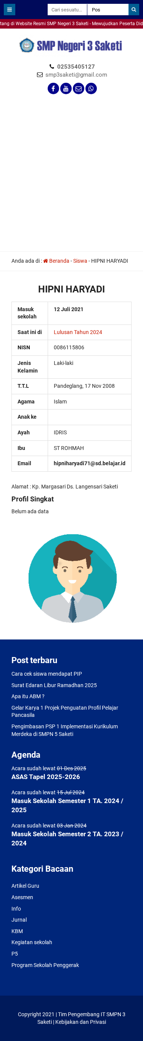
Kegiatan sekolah (31, 942)
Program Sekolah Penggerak (45, 965)
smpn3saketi (15, 32)
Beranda (58, 261)
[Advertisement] (71, 175)
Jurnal (19, 920)
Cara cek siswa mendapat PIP (46, 674)
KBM (17, 931)
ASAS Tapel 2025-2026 (45, 777)
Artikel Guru (25, 886)
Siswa (80, 261)
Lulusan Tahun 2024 (78, 332)
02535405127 (76, 66)
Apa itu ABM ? (28, 696)
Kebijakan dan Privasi (80, 1022)
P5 (14, 954)
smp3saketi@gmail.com (76, 74)
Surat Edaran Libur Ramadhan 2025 (54, 685)
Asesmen (22, 897)
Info (16, 909)
